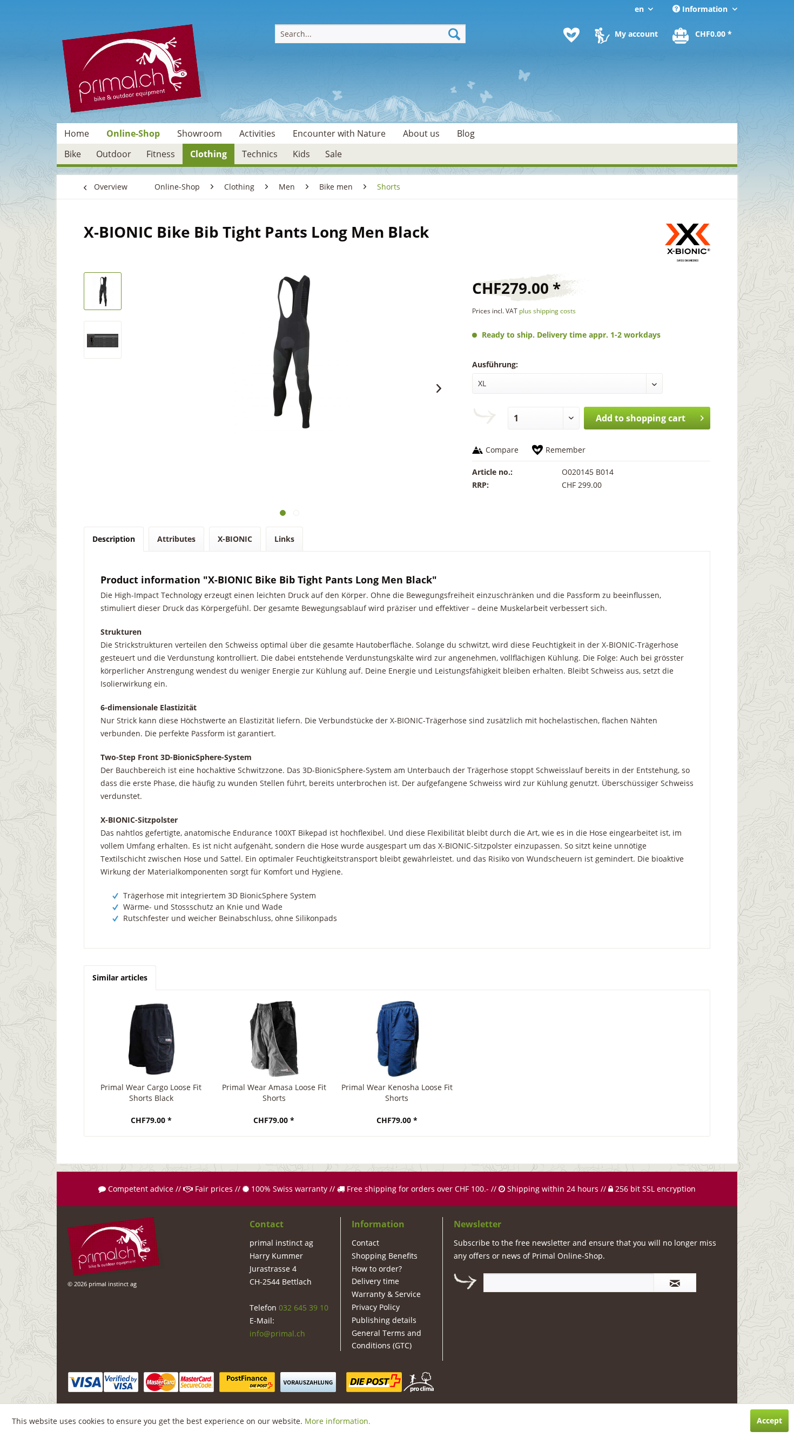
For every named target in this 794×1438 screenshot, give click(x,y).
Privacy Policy (376, 1307)
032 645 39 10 (303, 1307)
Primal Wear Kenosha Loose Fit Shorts (397, 1092)
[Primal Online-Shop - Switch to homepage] (135, 70)
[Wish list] (571, 35)
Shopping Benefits (385, 1256)
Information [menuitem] (705, 9)
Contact (365, 1243)
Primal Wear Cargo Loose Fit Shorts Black (150, 1092)
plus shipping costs (547, 310)
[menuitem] (370, 33)
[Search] (454, 33)
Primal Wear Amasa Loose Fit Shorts (274, 1092)
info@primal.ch (277, 1333)
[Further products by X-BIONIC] (687, 242)
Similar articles (119, 977)
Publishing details (384, 1320)
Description (113, 539)
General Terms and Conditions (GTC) (386, 1339)
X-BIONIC (235, 539)
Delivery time (375, 1281)
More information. (338, 1421)
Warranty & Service (386, 1294)
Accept (769, 1420)
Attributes (176, 539)
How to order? (377, 1269)
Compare (502, 450)
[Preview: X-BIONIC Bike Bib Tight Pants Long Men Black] (103, 291)
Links (284, 539)
